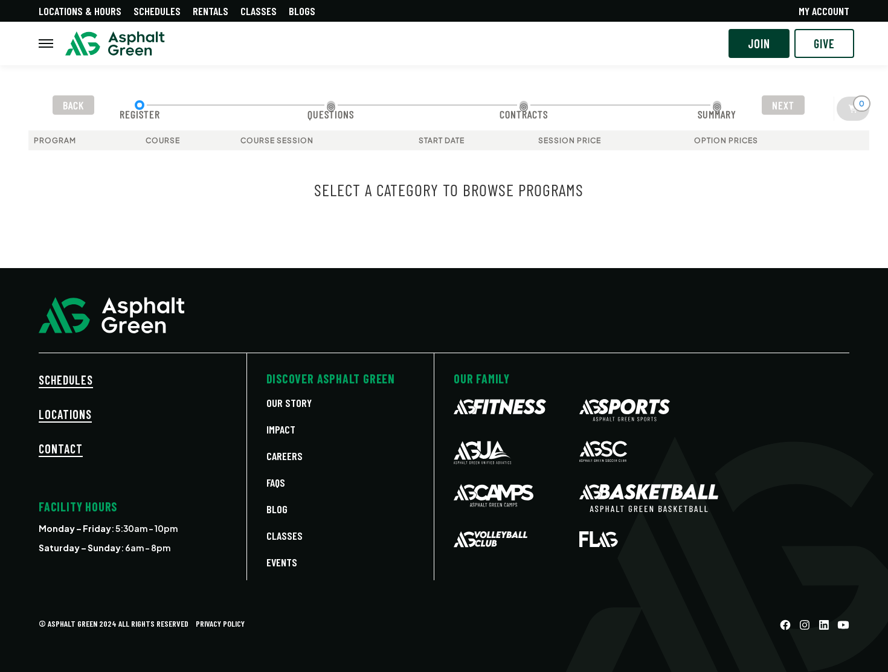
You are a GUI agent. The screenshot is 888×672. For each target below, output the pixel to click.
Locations (65, 414)
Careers (284, 455)
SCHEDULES (66, 380)
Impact (280, 429)
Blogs (302, 11)
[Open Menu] (46, 43)
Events (281, 562)
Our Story (289, 402)
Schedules (157, 11)
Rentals (210, 11)
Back (73, 105)
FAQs (275, 482)
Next (783, 105)
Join (759, 43)
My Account (824, 11)
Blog (277, 509)
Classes (258, 11)
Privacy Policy (220, 623)
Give (824, 43)
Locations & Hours (80, 11)
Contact (61, 448)
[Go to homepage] (115, 43)
